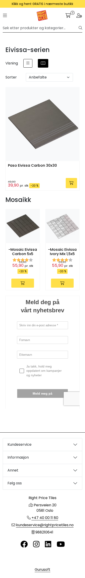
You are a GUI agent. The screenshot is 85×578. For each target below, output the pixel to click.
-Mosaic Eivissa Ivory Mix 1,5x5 (62, 251)
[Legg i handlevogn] (71, 183)
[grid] (43, 63)
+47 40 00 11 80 (45, 517)
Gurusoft (42, 569)
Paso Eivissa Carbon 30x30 (32, 165)
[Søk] (80, 28)
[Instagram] (36, 544)
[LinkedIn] (48, 544)
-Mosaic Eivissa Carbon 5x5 (22, 251)
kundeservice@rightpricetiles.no (45, 525)
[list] (27, 63)
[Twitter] (24, 544)
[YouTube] (61, 544)
